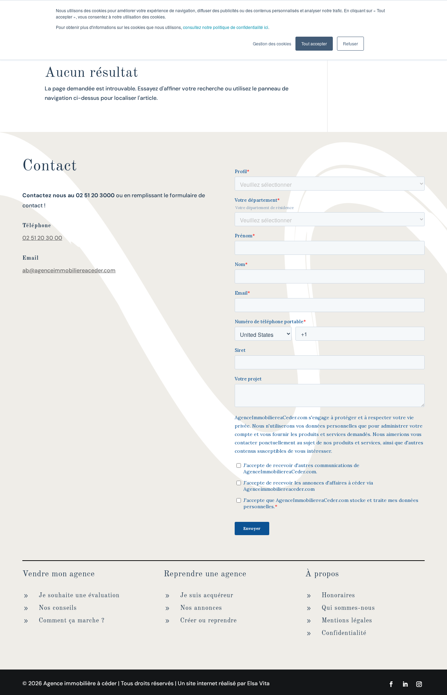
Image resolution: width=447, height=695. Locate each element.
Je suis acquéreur (206, 595)
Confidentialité (344, 633)
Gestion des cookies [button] (272, 43)
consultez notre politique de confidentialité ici (225, 27)
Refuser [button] (350, 43)
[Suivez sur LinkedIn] (405, 684)
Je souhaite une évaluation (79, 595)
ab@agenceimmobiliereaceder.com (69, 270)
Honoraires (338, 595)
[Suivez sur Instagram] (419, 684)
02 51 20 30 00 (42, 238)
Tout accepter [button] (314, 43)
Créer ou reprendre (208, 621)
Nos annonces (201, 608)
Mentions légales (347, 621)
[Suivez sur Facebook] (391, 684)
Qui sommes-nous (348, 608)
